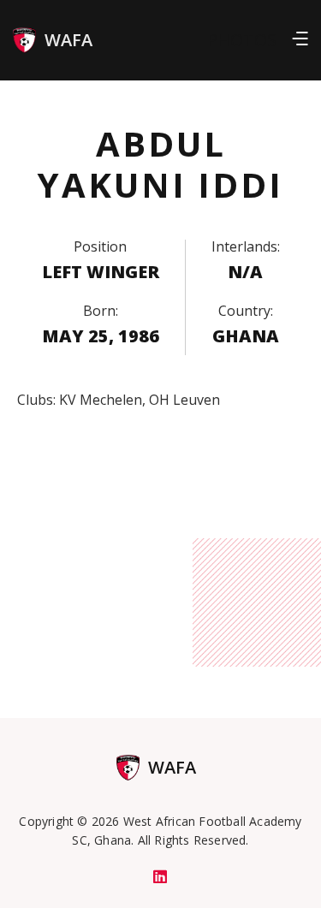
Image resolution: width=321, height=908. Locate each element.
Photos (241, 39)
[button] (299, 41)
